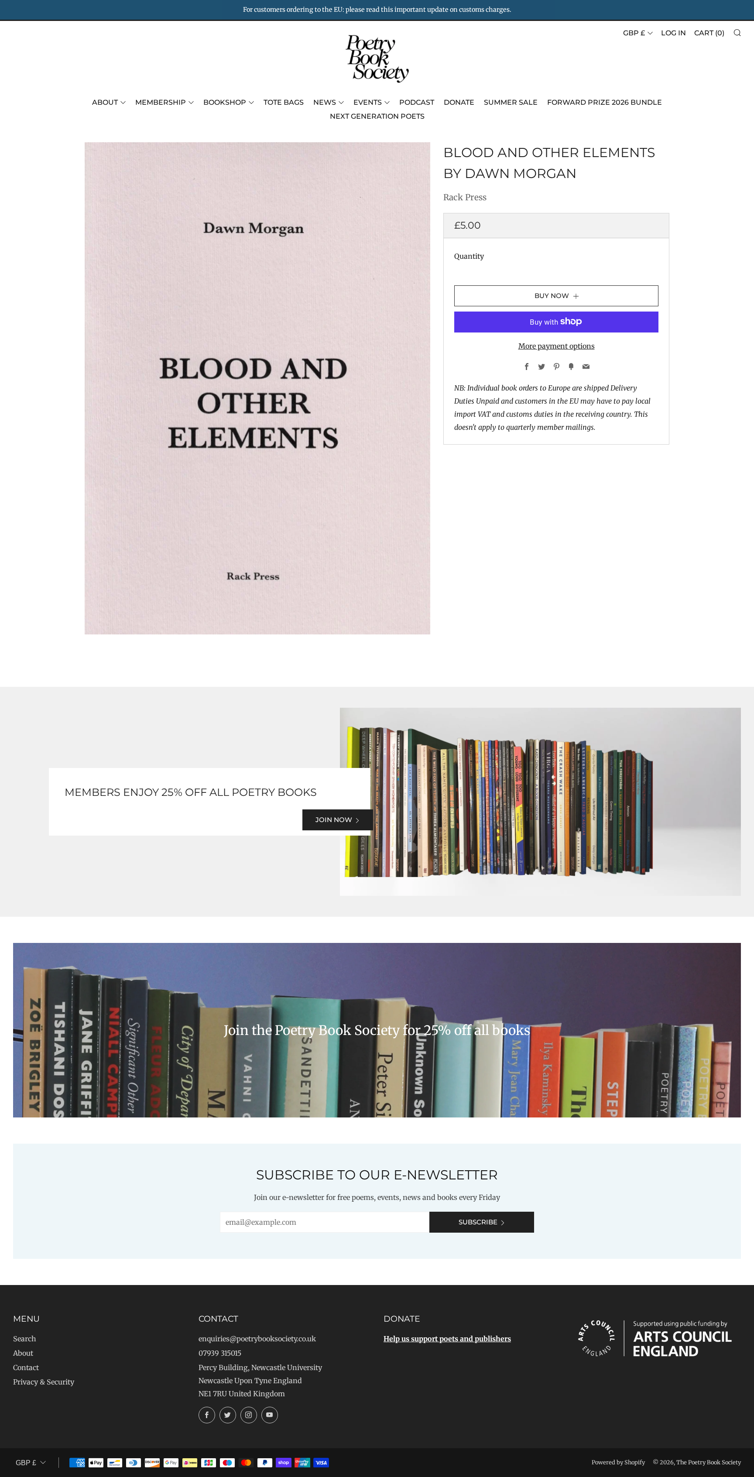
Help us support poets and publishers (447, 1338)
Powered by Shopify (618, 1462)
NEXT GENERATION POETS (377, 116)
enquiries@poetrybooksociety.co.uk (257, 1338)
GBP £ (634, 33)
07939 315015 (220, 1353)
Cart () (709, 33)
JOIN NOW (333, 820)
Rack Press (465, 197)
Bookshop (224, 102)
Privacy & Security (43, 1382)
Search (24, 1338)
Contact (26, 1367)
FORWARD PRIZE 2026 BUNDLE (604, 102)
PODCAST (416, 102)
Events (367, 102)
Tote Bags (284, 102)
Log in (673, 33)
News (324, 102)
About (105, 102)
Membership (160, 102)
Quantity (469, 255)
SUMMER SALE (511, 102)
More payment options (556, 345)
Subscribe (478, 1222)
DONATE (459, 102)
